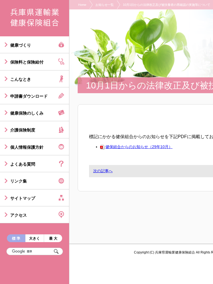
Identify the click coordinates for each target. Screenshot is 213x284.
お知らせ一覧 (104, 4)
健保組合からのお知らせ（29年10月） (139, 146)
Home (82, 4)
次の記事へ (103, 171)
